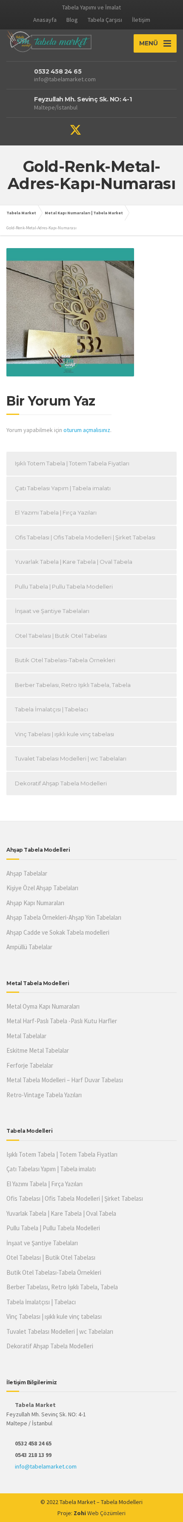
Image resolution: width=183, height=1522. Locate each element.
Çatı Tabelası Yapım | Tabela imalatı (63, 488)
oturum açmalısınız (86, 430)
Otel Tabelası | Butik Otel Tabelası (61, 635)
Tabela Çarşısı (105, 20)
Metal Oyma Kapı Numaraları (43, 1006)
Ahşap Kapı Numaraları (35, 903)
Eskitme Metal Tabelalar (37, 1050)
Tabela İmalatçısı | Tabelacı (51, 709)
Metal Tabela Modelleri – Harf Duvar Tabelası (64, 1080)
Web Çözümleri (106, 1513)
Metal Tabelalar (26, 1036)
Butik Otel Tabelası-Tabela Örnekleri (65, 660)
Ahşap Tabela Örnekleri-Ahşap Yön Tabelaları (63, 917)
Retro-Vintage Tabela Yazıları (44, 1095)
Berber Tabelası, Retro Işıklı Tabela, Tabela (73, 684)
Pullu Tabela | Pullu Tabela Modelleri (64, 586)
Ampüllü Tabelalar (29, 947)
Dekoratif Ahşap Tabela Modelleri (61, 783)
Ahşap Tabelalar (26, 873)
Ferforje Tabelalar (29, 1065)
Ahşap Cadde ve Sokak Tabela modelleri (57, 932)
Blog (72, 20)
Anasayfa (45, 20)
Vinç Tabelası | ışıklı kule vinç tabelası (64, 734)
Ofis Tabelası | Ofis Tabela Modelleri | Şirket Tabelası (85, 537)
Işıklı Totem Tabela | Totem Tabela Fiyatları (72, 463)
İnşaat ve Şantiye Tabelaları (52, 610)
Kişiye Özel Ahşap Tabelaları (42, 888)
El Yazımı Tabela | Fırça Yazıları (56, 512)
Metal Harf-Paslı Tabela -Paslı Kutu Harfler (61, 1021)
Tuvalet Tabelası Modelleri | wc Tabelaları (70, 758)
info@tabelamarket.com (46, 1466)
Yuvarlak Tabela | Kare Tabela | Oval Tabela (73, 561)
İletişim (141, 20)
